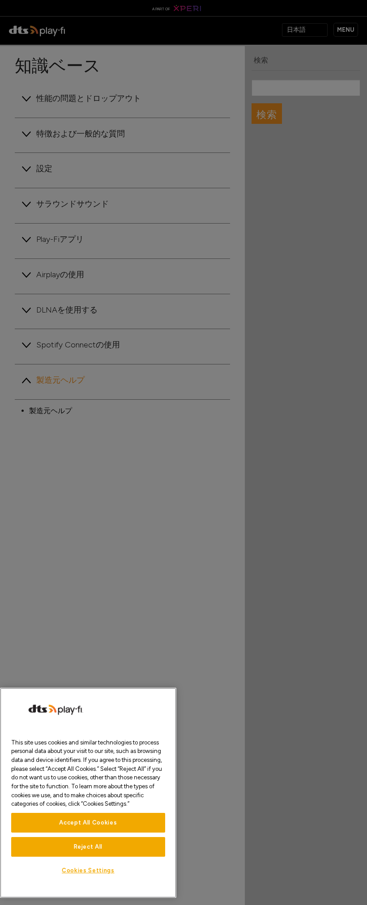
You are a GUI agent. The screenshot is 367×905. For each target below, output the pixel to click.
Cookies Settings (88, 870)
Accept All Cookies (88, 822)
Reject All (88, 846)
